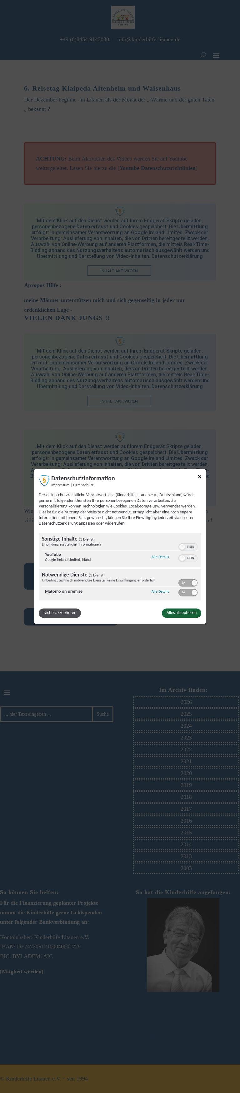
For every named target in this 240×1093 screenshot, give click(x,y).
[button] (182, 547)
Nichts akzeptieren (59, 613)
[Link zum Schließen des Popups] (199, 477)
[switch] (188, 546)
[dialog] (120, 546)
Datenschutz (83, 485)
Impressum (60, 485)
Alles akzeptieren (182, 613)
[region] (120, 567)
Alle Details (160, 557)
